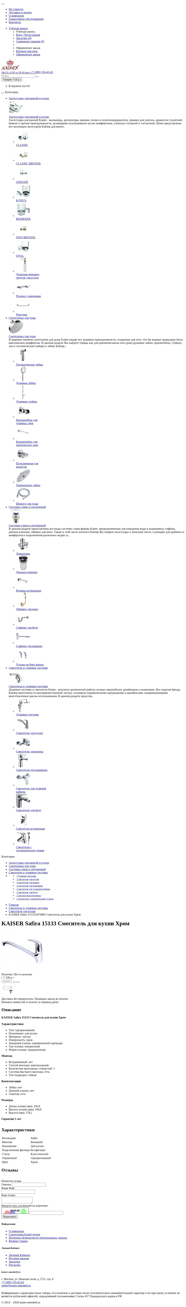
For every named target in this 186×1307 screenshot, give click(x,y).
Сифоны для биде (27, 627)
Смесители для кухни (29, 733)
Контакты (15, 22)
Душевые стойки (26, 401)
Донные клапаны (26, 572)
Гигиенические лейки (29, 364)
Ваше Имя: (8, 1188)
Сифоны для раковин (29, 646)
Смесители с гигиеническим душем (30, 849)
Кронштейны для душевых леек (26, 421)
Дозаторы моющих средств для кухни (27, 276)
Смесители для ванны (29, 751)
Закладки (14, 1261)
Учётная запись (18, 28)
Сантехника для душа (22, 317)
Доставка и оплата (20, 12)
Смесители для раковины (31, 770)
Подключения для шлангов (27, 465)
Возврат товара (18, 1241)
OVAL (20, 255)
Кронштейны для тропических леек (27, 443)
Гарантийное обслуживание (26, 18)
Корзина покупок (27, 51)
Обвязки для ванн (27, 609)
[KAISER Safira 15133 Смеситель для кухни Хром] (22, 971)
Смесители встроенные (30, 828)
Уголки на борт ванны (30, 664)
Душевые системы (27, 714)
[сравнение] (17, 982)
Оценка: (6, 1184)
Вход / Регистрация (28, 34)
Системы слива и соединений (27, 506)
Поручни (21, 314)
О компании (16, 15)
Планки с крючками (28, 296)
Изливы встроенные (28, 590)
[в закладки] (14, 982)
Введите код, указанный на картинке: (24, 1205)
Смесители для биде (28, 810)
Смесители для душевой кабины (31, 790)
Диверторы (23, 553)
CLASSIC (22, 145)
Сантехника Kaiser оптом (24, 1234)
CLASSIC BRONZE (28, 163)
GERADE (22, 182)
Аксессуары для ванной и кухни (29, 98)
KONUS (21, 200)
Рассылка (14, 1264)
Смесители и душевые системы (28, 667)
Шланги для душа (27, 503)
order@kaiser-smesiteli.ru (16, 1285)
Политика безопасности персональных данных (38, 1237)
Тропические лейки (28, 485)
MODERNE (23, 218)
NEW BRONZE (25, 237)
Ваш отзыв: (8, 1195)
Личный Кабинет (19, 1255)
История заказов (19, 1258)
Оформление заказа (28, 54)
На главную (16, 9)
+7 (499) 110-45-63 (12, 1282)
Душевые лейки (26, 383)
